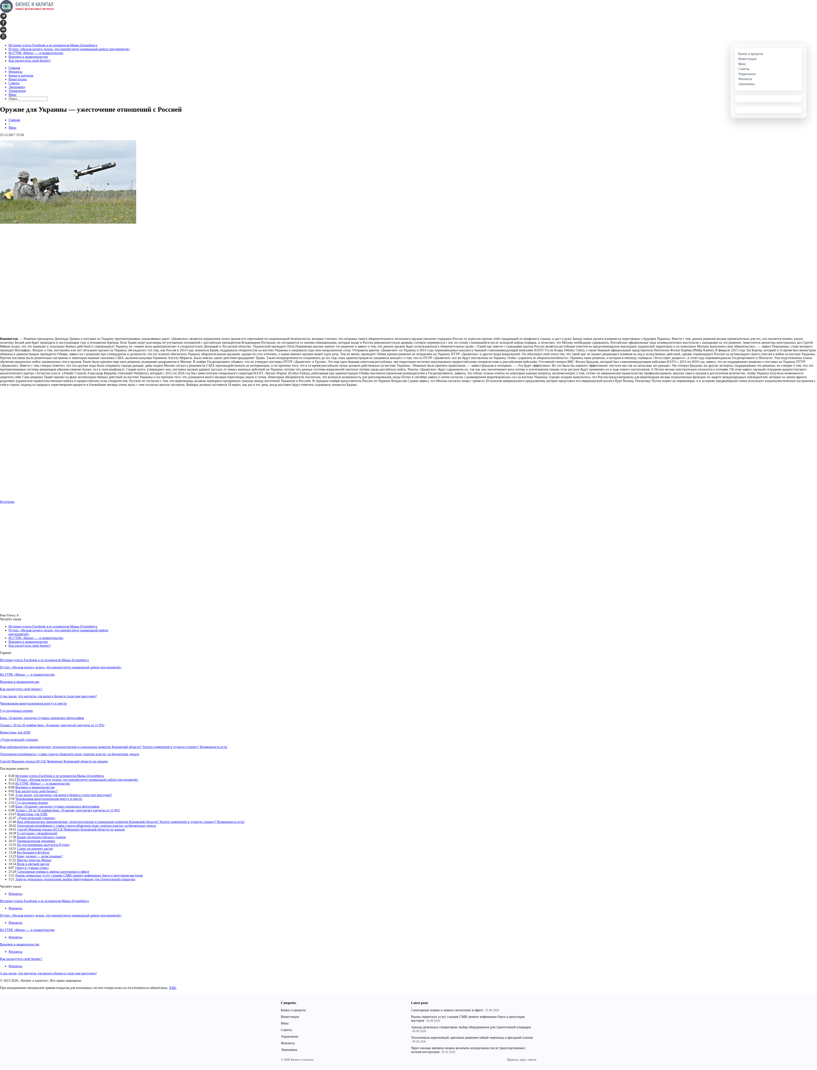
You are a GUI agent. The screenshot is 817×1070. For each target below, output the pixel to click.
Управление (289, 1036)
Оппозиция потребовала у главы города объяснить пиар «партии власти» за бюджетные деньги (69, 754)
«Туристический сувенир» (19, 739)
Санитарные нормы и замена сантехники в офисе (53, 871)
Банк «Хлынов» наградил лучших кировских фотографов (42, 718)
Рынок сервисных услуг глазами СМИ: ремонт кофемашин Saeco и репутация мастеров (79, 875)
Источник (7, 502)
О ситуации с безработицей (37, 833)
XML (173, 988)
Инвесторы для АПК (15, 732)
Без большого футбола (33, 852)
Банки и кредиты (293, 1010)
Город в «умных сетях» (32, 868)
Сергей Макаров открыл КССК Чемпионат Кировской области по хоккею (54, 761)
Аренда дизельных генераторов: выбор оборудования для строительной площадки (75, 879)
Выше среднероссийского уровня (41, 837)
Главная (14, 120)
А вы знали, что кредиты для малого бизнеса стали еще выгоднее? (48, 696)
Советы (286, 1030)
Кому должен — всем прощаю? (40, 856)
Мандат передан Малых (34, 860)
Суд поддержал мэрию (16, 710)
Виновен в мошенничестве (28, 57)
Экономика (289, 1049)
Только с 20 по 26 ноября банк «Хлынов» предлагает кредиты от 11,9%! (52, 725)
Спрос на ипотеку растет (35, 848)
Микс (13, 127)
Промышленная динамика (36, 841)
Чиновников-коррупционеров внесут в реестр (33, 703)
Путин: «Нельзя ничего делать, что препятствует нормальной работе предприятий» (69, 49)
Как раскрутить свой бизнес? (30, 60)
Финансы (15, 893)
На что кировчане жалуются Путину (43, 845)
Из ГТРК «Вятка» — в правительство (36, 53)
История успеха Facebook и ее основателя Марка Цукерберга (53, 45)
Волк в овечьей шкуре (33, 864)
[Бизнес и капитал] (27, 11)
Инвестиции (290, 1017)
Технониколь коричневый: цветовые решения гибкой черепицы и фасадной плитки (472, 1037)
